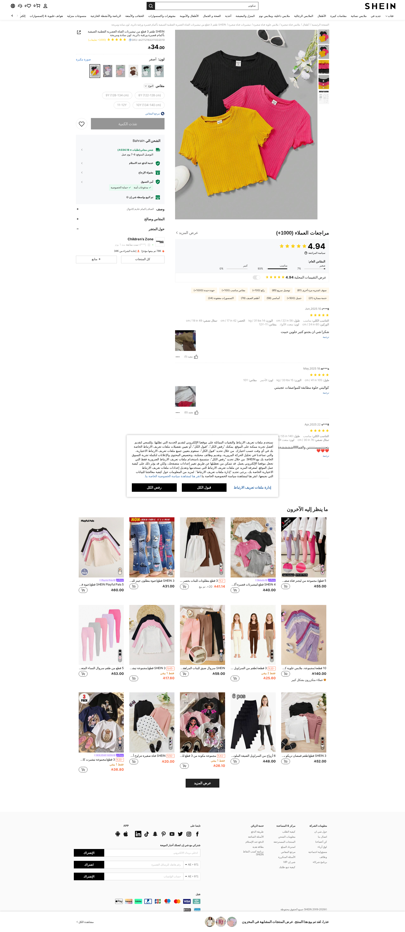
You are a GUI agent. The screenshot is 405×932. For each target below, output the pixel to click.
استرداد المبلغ (288, 846)
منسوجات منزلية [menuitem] (76, 16)
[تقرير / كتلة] (177, 356)
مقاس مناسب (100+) (233, 290)
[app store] (126, 835)
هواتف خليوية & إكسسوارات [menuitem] (46, 16)
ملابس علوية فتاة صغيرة (265, 24)
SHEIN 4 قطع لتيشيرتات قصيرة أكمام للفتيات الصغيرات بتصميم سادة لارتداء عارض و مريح (253, 584)
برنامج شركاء (320, 862)
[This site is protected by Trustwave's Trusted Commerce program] (197, 909)
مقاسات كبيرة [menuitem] (338, 16)
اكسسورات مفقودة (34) (221, 298)
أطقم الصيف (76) (250, 298)
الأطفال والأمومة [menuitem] (189, 16)
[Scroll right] (12, 16)
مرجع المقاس (288, 851)
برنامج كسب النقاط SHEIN (253, 853)
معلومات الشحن (286, 836)
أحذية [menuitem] (228, 16)
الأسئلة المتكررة (286, 857)
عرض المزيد (202, 783)
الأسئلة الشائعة (256, 836)
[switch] (256, 277)
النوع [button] (150, 85)
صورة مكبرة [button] (83, 59)
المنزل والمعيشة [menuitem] (245, 16)
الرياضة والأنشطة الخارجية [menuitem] (105, 16)
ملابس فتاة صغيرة (290, 24)
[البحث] (151, 6)
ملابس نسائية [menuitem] (359, 16)
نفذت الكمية (127, 123)
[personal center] (45, 5)
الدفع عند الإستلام (255, 841)
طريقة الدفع (257, 831)
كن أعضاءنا (321, 841)
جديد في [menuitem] (376, 16)
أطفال (305, 24)
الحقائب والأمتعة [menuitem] (134, 16)
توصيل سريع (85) (281, 290)
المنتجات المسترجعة (284, 841)
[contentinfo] (137, 901)
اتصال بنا (322, 836)
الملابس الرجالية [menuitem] (303, 16)
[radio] (159, 71)
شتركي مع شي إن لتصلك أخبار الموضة (180, 845)
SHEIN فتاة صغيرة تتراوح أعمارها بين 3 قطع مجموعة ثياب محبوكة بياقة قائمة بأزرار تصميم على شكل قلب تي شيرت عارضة (151, 755)
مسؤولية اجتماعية (317, 851)
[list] (166, 834)
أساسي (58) (273, 298)
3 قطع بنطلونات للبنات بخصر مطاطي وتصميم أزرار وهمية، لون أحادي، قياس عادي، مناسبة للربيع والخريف (202, 580)
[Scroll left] (17, 16)
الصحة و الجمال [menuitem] (212, 16)
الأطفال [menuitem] (321, 16)
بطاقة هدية (258, 846)
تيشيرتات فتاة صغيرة (239, 24)
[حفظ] (81, 123)
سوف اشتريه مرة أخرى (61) (312, 290)
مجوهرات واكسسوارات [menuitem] (162, 16)
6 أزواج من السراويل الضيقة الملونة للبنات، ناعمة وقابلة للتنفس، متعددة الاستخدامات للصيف (253, 755)
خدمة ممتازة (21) (318, 298)
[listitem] (303, 558)
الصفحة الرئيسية (320, 24)
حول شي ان (320, 831)
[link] (37, 5)
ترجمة (326, 337)
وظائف (323, 857)
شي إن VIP (289, 862)
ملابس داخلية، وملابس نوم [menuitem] (274, 16)
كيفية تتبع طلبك (287, 867)
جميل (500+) (294, 298)
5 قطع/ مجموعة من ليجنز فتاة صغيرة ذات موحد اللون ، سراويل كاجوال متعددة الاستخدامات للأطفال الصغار (303, 580)
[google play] (118, 835)
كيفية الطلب (288, 831)
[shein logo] (380, 6)
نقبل (198, 894)
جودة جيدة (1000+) (204, 290)
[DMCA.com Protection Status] (187, 909)
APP (126, 826)
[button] (20, 5)
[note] (308, 680)
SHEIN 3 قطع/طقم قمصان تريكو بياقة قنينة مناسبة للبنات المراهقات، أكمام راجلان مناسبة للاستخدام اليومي (303, 755)
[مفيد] (195, 356)
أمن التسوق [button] (147, 181)
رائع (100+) (258, 290)
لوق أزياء (322, 846)
